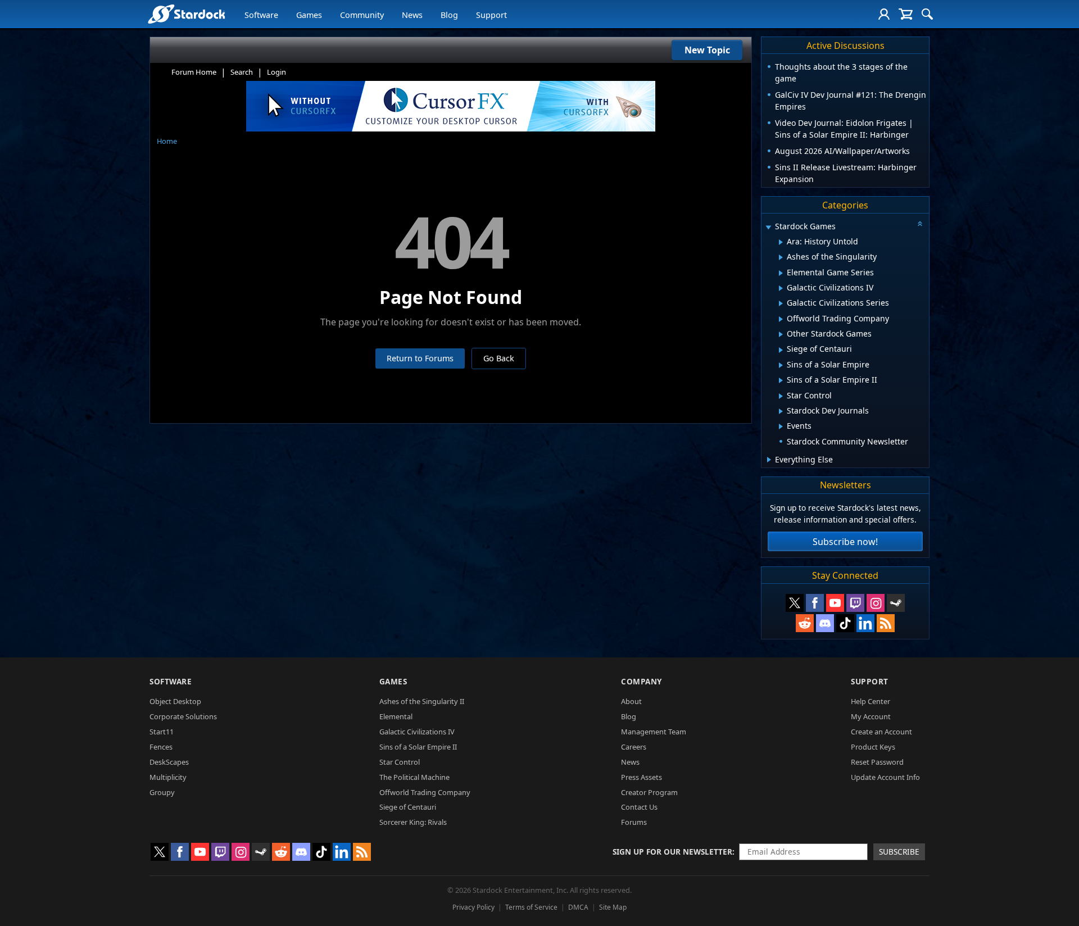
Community (362, 15)
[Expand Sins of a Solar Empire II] (781, 380)
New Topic (707, 50)
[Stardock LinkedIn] (865, 623)
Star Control (399, 762)
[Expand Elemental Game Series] (781, 273)
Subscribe (899, 851)
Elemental (395, 716)
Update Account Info (885, 777)
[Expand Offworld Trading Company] (781, 319)
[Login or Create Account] (884, 14)
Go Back (498, 358)
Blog (449, 15)
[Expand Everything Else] (769, 459)
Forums (634, 822)
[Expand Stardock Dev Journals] (781, 411)
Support (491, 15)
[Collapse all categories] (920, 223)
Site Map (613, 907)
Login (276, 72)
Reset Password (877, 762)
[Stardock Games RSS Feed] (886, 623)
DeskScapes (169, 762)
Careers (633, 747)
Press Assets (641, 777)
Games (309, 15)
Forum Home (193, 72)
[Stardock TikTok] (845, 623)
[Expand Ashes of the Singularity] (781, 257)
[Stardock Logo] (186, 14)
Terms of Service (531, 907)
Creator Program (649, 792)
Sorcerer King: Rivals (413, 822)
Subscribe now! (845, 541)
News (412, 15)
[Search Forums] (927, 14)
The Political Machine (414, 777)
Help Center (870, 701)
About (631, 701)
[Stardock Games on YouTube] (835, 603)
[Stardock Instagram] (875, 603)
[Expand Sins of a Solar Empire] (781, 365)
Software (261, 15)
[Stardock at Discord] (825, 623)
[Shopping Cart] (906, 14)
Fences (161, 747)
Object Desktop (175, 701)
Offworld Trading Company (424, 792)
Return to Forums (420, 358)
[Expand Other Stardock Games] (781, 334)
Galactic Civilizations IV (417, 732)
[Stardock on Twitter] (795, 603)
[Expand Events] (781, 426)
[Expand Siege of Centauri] (781, 350)
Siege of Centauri (407, 807)
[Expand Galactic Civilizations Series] (781, 303)
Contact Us (639, 807)
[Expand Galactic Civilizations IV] (781, 288)
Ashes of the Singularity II (421, 701)
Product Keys (873, 747)
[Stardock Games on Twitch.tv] (855, 603)
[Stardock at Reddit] (805, 623)
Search (241, 72)
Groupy (162, 792)
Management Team (653, 732)
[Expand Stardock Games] (768, 227)
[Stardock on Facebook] (815, 603)
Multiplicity (168, 777)
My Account (871, 716)
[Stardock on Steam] (896, 603)
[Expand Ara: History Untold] (781, 242)
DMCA (578, 907)
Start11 (161, 732)
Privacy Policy (473, 907)
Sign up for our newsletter (672, 851)
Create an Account (881, 732)
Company (641, 681)
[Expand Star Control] (781, 396)
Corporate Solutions (183, 716)
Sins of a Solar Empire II (418, 747)
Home (167, 141)
